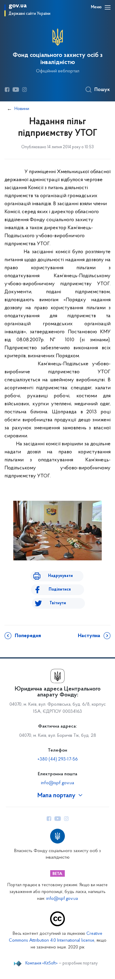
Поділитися (60, 589)
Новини (21, 108)
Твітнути (58, 603)
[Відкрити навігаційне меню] (108, 7)
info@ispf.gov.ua (57, 783)
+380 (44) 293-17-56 (57, 759)
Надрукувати (60, 576)
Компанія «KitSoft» (41, 964)
